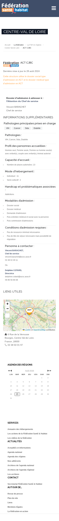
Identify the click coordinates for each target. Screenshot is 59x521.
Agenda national (15, 452)
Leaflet (27, 329)
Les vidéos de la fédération (20, 438)
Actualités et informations (19, 448)
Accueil (7, 45)
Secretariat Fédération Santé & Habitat (25, 484)
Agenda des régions (16, 457)
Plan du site (13, 498)
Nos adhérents (14, 461)
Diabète (37, 128)
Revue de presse (15, 494)
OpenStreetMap (39, 329)
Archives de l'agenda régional (21, 470)
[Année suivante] (50, 370)
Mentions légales (15, 507)
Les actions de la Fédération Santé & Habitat (27, 434)
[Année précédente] (8, 370)
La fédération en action (18, 511)
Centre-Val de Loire (12, 48)
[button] (29, 311)
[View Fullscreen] (7, 315)
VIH (7, 128)
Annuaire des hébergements (20, 429)
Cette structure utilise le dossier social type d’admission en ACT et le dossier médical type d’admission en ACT (26, 80)
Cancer (17, 128)
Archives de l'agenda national (21, 465)
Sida (27, 128)
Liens (10, 502)
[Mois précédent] (11, 370)
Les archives (13, 474)
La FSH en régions (34, 45)
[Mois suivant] (48, 370)
